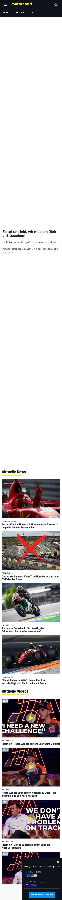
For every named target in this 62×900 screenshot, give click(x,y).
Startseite (7, 252)
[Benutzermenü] (56, 4)
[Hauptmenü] (5, 4)
